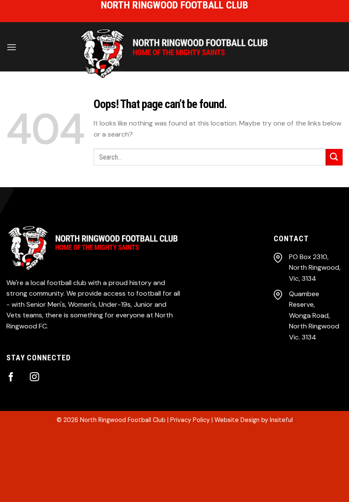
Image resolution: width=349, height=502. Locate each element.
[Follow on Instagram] (34, 377)
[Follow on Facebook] (11, 377)
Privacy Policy (190, 420)
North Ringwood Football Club (123, 420)
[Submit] (334, 157)
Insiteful (281, 420)
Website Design (237, 420)
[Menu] (11, 47)
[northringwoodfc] (174, 53)
